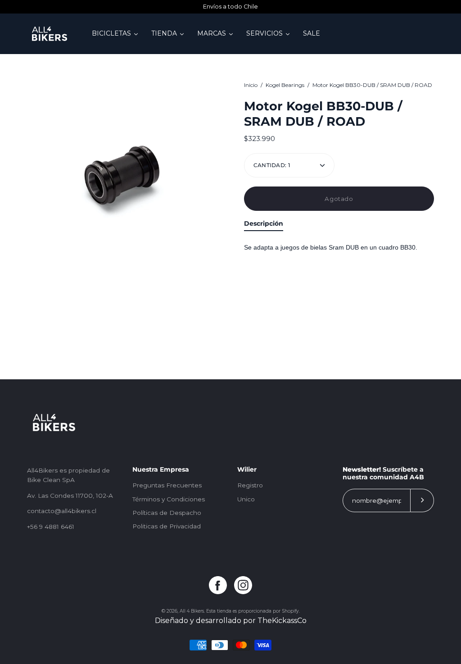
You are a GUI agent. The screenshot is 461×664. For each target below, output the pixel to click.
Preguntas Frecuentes (167, 485)
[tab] (263, 225)
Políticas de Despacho (166, 512)
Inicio (251, 85)
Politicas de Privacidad (166, 526)
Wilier (247, 469)
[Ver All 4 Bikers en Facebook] (218, 585)
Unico (246, 499)
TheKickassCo (282, 620)
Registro (250, 485)
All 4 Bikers (192, 611)
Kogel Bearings (285, 85)
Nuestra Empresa (160, 469)
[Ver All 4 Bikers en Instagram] (243, 585)
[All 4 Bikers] (49, 33)
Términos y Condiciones (168, 499)
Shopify (290, 611)
